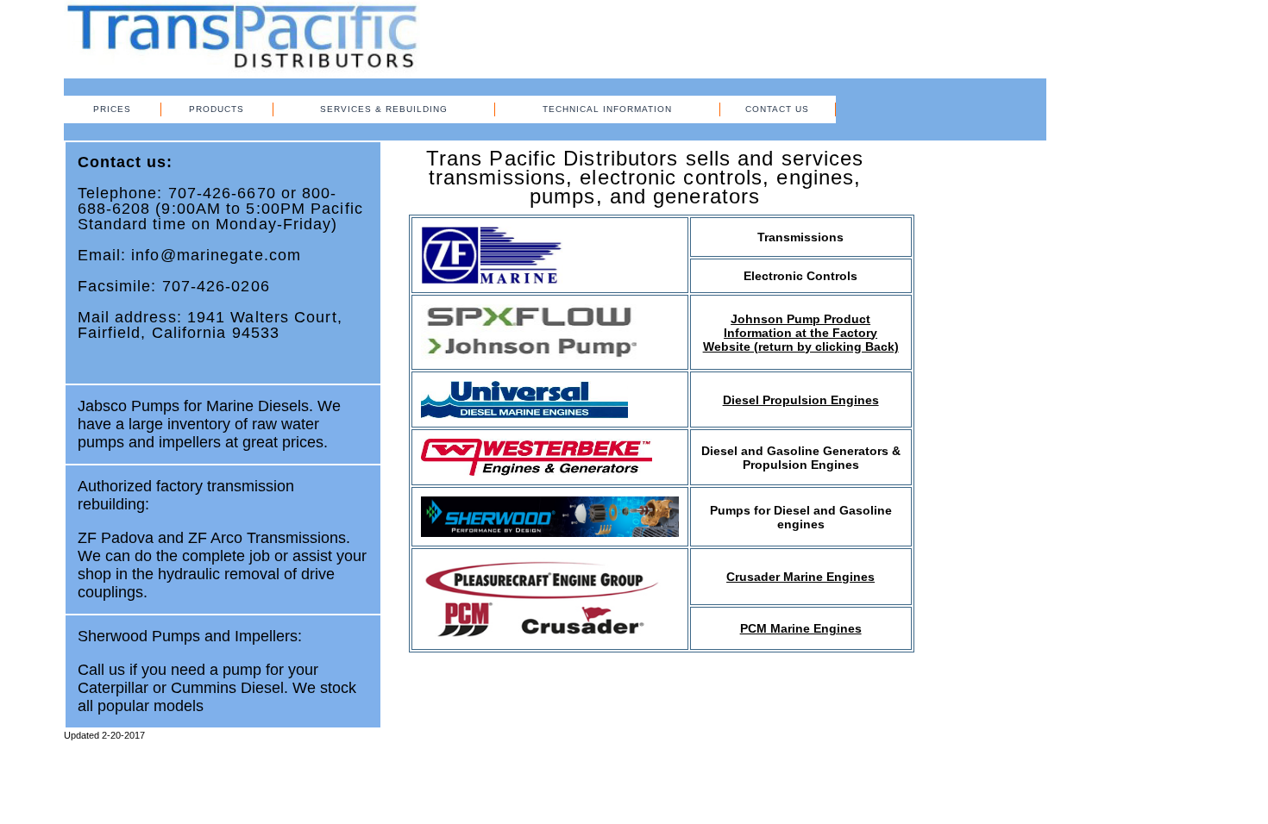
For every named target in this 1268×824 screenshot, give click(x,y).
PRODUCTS (216, 109)
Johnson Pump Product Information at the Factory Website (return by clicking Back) (801, 332)
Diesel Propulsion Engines (801, 400)
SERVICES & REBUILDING (384, 109)
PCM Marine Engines (801, 628)
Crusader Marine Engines (800, 577)
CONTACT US (777, 109)
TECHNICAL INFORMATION (607, 109)
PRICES (112, 109)
